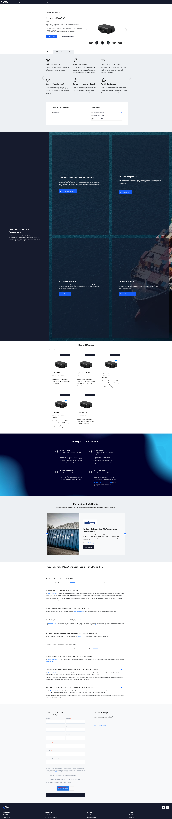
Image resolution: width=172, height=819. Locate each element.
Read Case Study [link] (88, 547)
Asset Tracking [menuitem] (48, 814)
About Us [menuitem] (131, 814)
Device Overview (158, 1)
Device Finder (164, 1)
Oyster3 (90, 543)
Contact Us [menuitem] (131, 817)
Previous (86, 29)
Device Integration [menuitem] (91, 814)
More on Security (64, 293)
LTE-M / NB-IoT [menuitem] (6, 814)
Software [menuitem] (89, 812)
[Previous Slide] (47, 534)
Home (47, 12)
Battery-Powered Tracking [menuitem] (51, 817)
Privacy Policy (58, 771)
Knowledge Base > (98, 722)
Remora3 (95, 543)
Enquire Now (51, 36)
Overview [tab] (49, 52)
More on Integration (125, 192)
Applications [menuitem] (48, 812)
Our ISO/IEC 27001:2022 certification (103, 482)
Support (169, 1)
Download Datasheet (68, 36)
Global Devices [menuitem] (6, 817)
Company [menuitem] (131, 812)
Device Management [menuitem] (92, 817)
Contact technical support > (100, 725)
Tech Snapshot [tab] (58, 52)
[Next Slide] (125, 534)
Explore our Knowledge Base (126, 293)
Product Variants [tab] (69, 52)
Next (125, 29)
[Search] (153, 2)
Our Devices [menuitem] (6, 812)
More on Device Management (67, 191)
